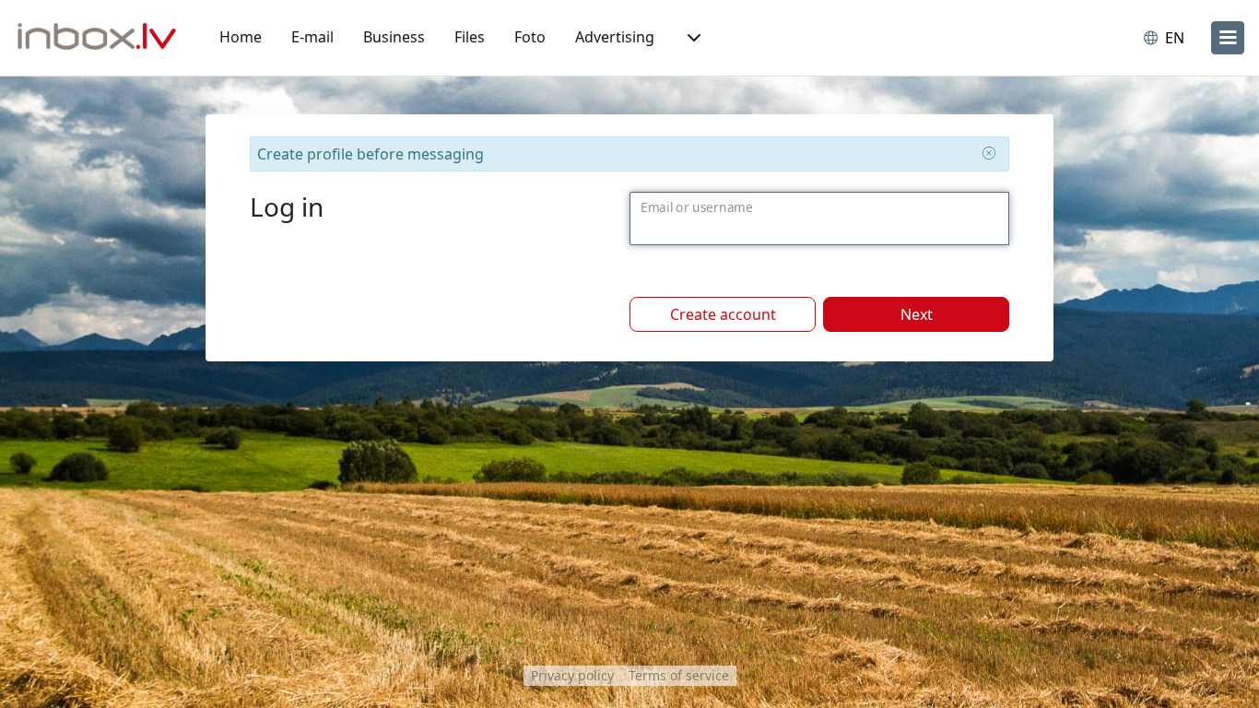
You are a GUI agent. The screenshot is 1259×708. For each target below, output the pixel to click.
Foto (530, 37)
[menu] (1227, 37)
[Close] (989, 153)
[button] (692, 37)
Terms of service (679, 675)
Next (916, 314)
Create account (723, 314)
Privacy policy (572, 675)
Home (240, 37)
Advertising (614, 37)
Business (394, 37)
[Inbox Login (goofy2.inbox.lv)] (97, 38)
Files (469, 37)
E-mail (312, 37)
